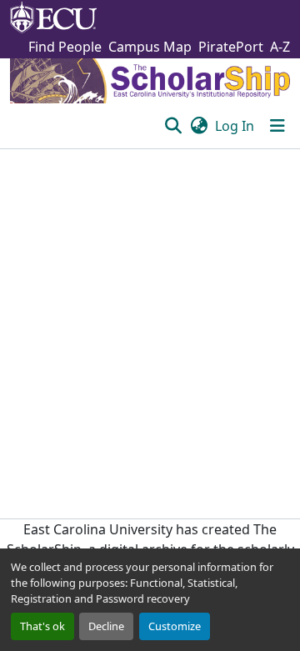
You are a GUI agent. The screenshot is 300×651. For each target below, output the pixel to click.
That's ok (42, 625)
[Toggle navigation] (277, 126)
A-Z (280, 47)
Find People (65, 47)
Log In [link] (234, 126)
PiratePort (230, 47)
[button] (172, 126)
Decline (106, 625)
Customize (174, 625)
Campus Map (150, 47)
